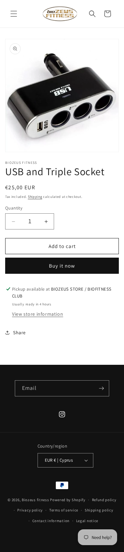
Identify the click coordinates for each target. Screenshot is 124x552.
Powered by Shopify (67, 499)
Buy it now (62, 265)
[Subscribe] (101, 388)
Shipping (35, 196)
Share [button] (19, 332)
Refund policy (104, 499)
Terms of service (63, 510)
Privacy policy (30, 510)
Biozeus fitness (36, 499)
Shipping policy (99, 510)
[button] (13, 13)
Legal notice (87, 520)
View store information (37, 314)
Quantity (13, 208)
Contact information (51, 520)
